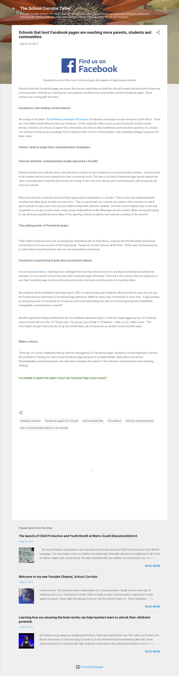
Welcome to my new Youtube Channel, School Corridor (58, 576)
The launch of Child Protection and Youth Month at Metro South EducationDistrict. (78, 536)
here (42, 271)
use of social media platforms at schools (44, 427)
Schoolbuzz (114, 420)
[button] (158, 33)
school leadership (93, 420)
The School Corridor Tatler (45, 8)
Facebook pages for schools (61, 420)
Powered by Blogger (91, 666)
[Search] (165, 9)
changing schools (30, 420)
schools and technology (139, 420)
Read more (152, 565)
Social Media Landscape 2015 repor (66, 119)
